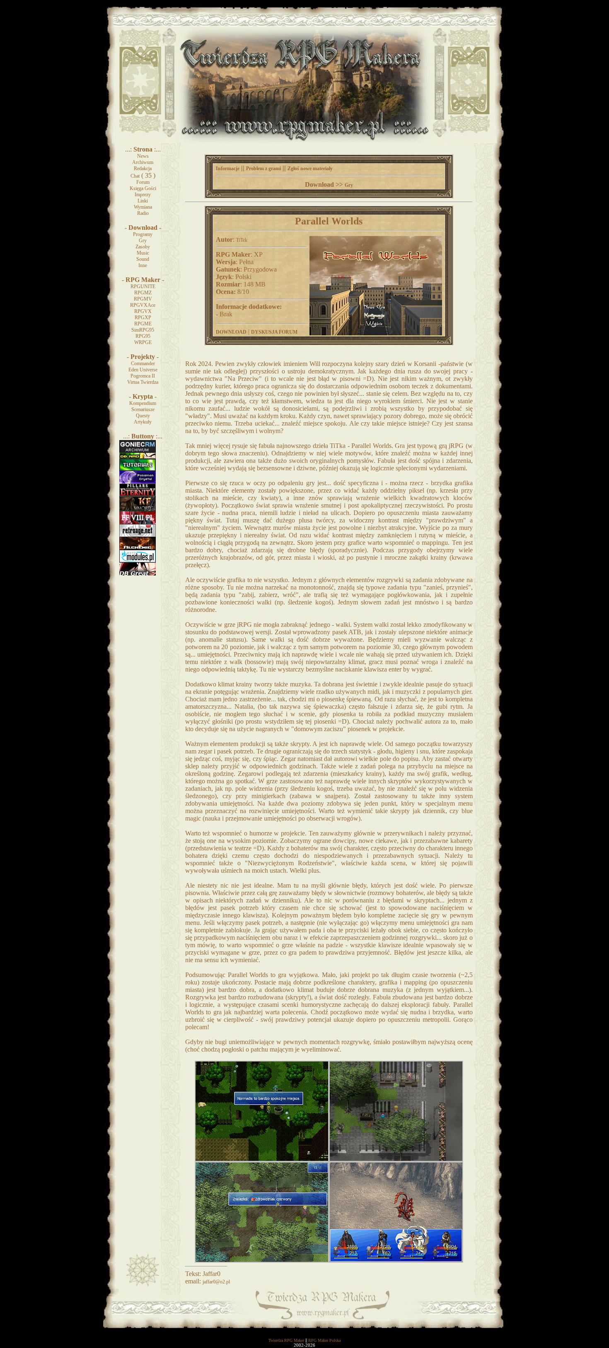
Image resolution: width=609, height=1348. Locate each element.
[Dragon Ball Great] (137, 574)
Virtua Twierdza (142, 382)
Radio (143, 213)
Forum (143, 182)
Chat (135, 176)
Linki (143, 201)
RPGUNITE (142, 286)
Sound (142, 259)
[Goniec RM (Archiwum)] (137, 451)
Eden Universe (142, 370)
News (143, 156)
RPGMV (143, 299)
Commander (143, 363)
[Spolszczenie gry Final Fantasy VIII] (137, 522)
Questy (143, 416)
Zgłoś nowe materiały (310, 168)
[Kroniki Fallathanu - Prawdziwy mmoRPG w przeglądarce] (137, 510)
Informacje (227, 168)
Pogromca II (142, 376)
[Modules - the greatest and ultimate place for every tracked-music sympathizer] (137, 561)
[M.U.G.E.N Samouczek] (137, 469)
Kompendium (142, 403)
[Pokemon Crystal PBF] (137, 482)
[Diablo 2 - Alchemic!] (137, 548)
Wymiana (143, 207)
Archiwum (142, 162)
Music (143, 253)
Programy (142, 234)
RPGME (143, 324)
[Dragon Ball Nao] (137, 457)
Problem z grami (263, 168)
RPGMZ (143, 293)
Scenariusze (143, 409)
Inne (142, 265)
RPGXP (143, 317)
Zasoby (142, 247)
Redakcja (143, 168)
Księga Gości (143, 188)
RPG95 (142, 336)
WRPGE (143, 342)
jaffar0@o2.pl (216, 1282)
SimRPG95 (142, 330)
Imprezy (143, 194)
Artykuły (143, 422)
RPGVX (143, 311)
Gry (143, 240)
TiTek (241, 240)
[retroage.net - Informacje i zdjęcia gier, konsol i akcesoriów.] (137, 535)
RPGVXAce (142, 305)
